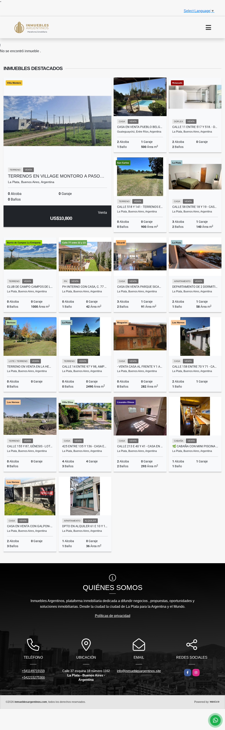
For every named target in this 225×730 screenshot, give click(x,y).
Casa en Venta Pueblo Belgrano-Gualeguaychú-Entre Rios (140, 127)
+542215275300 (33, 677)
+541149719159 (33, 671)
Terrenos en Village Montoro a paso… (56, 176)
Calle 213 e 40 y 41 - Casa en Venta (140, 446)
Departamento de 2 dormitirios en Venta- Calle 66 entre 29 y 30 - (195, 286)
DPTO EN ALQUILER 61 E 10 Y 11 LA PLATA (85, 526)
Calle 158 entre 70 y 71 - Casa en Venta (195, 366)
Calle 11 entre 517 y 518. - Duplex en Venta (195, 127)
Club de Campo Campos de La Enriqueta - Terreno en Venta (30, 286)
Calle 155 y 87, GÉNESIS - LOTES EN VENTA (30, 446)
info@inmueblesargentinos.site (139, 671)
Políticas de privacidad (112, 616)
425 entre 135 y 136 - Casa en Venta (85, 446)
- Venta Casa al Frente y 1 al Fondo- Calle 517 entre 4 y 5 (140, 366)
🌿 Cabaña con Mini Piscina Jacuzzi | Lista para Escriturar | (195, 446)
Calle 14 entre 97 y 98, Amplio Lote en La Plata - (85, 366)
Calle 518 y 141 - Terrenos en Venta (140, 207)
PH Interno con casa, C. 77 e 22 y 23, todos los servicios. (85, 286)
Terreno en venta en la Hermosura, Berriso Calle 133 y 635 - (30, 366)
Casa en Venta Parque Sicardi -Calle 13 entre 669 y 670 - (140, 286)
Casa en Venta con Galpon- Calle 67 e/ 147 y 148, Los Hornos (30, 526)
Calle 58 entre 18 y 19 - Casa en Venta (195, 207)
